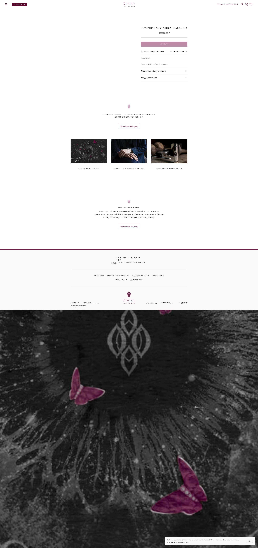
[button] (246, 4)
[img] (6, 4)
